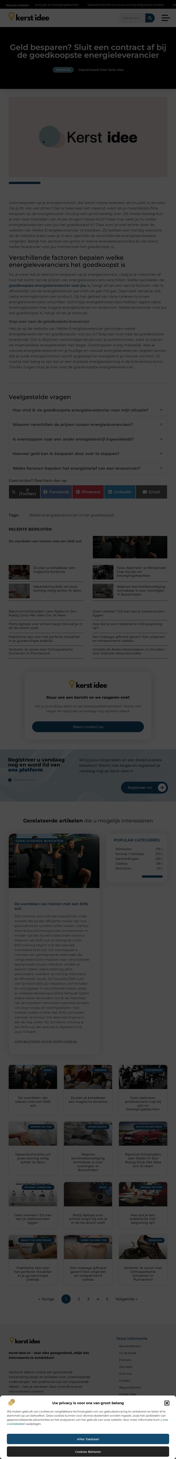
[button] (167, 1403)
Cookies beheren (88, 1451)
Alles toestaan (88, 1439)
